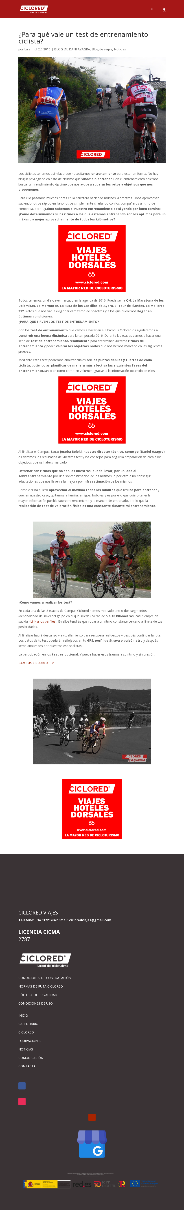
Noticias (120, 49)
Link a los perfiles (42, 621)
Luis (27, 49)
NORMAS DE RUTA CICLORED (40, 986)
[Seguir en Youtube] (92, 1117)
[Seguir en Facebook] (22, 1085)
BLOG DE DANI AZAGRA (72, 49)
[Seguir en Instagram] (22, 1101)
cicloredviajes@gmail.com (90, 920)
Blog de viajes (102, 49)
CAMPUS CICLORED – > (36, 663)
